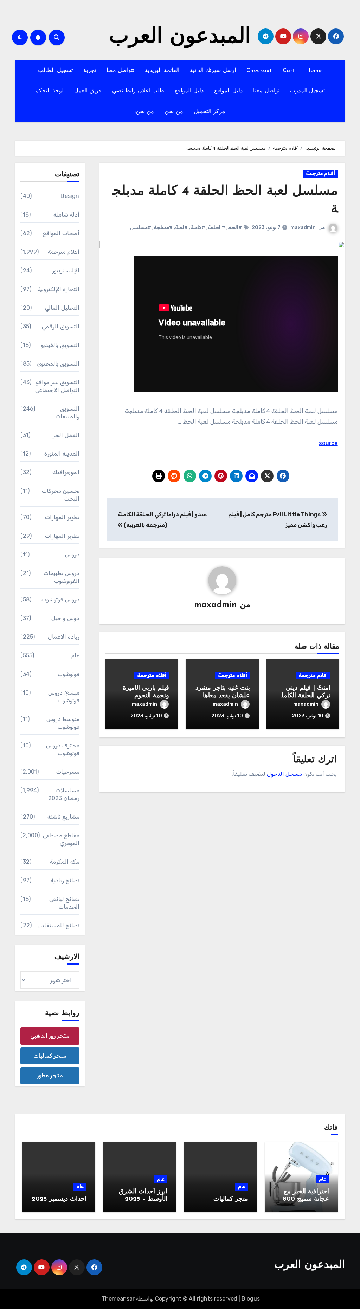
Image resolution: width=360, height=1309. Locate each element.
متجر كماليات (49, 1055)
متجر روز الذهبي (50, 1035)
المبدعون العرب (180, 37)
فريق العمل (88, 91)
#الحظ (235, 228)
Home (314, 70)
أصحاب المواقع (61, 233)
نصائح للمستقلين (58, 925)
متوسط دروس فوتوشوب (62, 723)
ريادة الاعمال (63, 636)
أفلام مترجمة (320, 173)
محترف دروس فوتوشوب (62, 749)
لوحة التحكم (49, 91)
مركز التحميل (210, 112)
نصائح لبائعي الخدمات (64, 903)
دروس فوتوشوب (60, 599)
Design (69, 196)
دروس (72, 554)
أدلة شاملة (66, 214)
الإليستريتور (65, 270)
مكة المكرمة (64, 861)
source (328, 442)
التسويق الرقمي (60, 326)
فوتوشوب (68, 674)
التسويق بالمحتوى (58, 363)
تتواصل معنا (121, 70)
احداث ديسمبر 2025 (59, 1199)
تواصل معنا (266, 91)
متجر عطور (50, 1075)
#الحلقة (216, 228)
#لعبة (181, 228)
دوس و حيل (65, 618)
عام (75, 655)
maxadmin (303, 228)
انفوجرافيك (65, 472)
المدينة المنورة (61, 453)
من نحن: (144, 112)
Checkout (259, 70)
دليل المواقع (228, 91)
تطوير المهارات (62, 517)
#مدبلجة (163, 228)
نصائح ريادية (65, 880)
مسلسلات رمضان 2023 (63, 794)
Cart (289, 70)
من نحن (174, 112)
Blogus (251, 1298)
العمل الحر (66, 435)
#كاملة (197, 228)
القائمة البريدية (162, 70)
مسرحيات (67, 771)
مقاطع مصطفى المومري (61, 839)
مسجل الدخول (284, 773)
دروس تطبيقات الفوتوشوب (61, 577)
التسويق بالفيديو (60, 345)
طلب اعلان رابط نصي (138, 91)
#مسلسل (140, 228)
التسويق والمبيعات (67, 412)
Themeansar (118, 1298)
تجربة (89, 70)
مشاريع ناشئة (63, 816)
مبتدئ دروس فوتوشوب (63, 696)
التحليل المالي (62, 307)
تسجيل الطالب (55, 70)
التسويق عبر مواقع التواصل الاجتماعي (57, 386)
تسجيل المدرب (307, 91)
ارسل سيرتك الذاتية (213, 70)
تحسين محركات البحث (60, 495)
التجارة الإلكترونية (58, 289)
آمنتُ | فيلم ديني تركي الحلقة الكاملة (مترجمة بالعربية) (304, 696)
